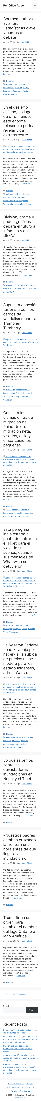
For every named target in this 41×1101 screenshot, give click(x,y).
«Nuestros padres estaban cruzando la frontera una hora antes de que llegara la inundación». (19, 847)
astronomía (11, 194)
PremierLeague (10, 94)
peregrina (17, 629)
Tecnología (8, 204)
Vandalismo (8, 400)
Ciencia (26, 194)
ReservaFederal (10, 747)
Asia (8, 625)
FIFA (5, 288)
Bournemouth (12, 84)
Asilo (8, 510)
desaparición (16, 625)
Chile (19, 194)
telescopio (18, 204)
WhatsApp (13, 632)
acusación (10, 390)
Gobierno (25, 510)
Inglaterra (7, 91)
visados (25, 516)
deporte (21, 285)
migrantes (28, 513)
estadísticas (8, 88)
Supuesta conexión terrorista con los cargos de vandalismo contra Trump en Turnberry (20, 316)
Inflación (16, 741)
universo (27, 204)
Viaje (5, 632)
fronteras (16, 510)
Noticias (9, 191)
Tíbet (24, 629)
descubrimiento (10, 197)
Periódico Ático (13, 5)
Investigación (22, 201)
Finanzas (7, 741)
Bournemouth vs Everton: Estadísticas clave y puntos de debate (19, 28)
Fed (32, 737)
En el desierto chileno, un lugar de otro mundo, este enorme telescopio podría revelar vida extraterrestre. (18, 121)
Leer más (7, 74)
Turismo (31, 629)
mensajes (7, 629)
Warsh (21, 747)
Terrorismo (8, 396)
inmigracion (8, 513)
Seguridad (27, 393)
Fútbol (25, 88)
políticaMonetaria (10, 744)
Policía (19, 393)
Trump (16, 396)
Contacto (29, 1084)
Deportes (10, 81)
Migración (18, 513)
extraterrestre (9, 201)
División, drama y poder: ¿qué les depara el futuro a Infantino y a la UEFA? (19, 226)
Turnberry (24, 396)
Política (6, 516)
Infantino (32, 288)
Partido (26, 91)
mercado (24, 741)
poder (5, 292)
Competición (24, 84)
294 (14, 994)
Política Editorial (13, 1087)
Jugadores (17, 91)
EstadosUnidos (23, 390)
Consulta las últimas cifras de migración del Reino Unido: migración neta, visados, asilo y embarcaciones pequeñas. (18, 428)
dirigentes (30, 285)
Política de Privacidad (16, 1084)
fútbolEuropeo (21, 288)
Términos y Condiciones (20, 1091)
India (26, 625)
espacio (21, 197)
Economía (10, 737)
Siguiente (22, 994)
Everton (18, 88)
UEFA (11, 292)
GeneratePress (20, 1097)
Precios (22, 744)
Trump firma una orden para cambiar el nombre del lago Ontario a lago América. (20, 926)
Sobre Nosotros (28, 1087)
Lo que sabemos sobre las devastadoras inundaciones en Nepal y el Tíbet (18, 769)
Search (6, 1006)
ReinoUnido (16, 516)
